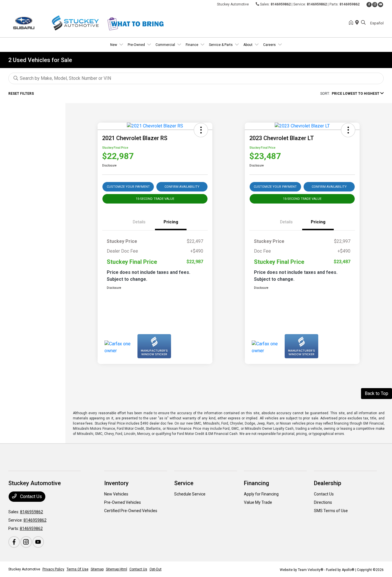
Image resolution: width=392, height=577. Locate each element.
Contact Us (30, 496)
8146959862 (281, 4)
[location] (358, 23)
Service (183, 483)
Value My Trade (258, 502)
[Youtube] (380, 4)
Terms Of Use (77, 569)
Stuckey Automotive (24, 569)
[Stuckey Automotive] (57, 22)
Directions (323, 502)
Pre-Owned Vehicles (122, 502)
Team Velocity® (310, 570)
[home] (352, 23)
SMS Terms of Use (331, 510)
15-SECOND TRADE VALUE (155, 199)
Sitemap (97, 569)
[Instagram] (374, 4)
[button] (201, 130)
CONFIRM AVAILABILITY (181, 187)
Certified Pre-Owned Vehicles (130, 510)
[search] (363, 23)
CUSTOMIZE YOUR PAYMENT (128, 187)
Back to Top (376, 393)
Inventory (116, 483)
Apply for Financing (261, 494)
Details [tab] (139, 221)
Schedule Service (189, 494)
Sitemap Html (116, 569)
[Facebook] (369, 4)
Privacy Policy (53, 569)
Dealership (327, 483)
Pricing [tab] (171, 221)
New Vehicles (116, 494)
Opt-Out (156, 569)
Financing (256, 483)
